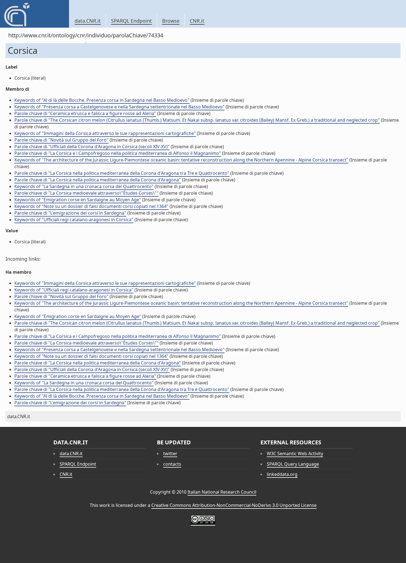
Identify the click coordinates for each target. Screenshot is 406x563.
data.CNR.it (88, 20)
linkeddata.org (282, 474)
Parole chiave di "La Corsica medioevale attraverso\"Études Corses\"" (86, 193)
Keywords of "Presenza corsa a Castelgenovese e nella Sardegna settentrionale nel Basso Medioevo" (119, 107)
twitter (170, 453)
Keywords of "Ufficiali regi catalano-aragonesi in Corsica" (73, 220)
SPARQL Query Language (293, 464)
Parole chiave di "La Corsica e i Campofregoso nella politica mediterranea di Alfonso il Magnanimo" (117, 153)
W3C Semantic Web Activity (295, 453)
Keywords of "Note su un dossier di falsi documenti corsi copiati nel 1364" (91, 206)
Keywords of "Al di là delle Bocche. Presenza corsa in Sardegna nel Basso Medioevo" (101, 100)
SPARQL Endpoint (131, 20)
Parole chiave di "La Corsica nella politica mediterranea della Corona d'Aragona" (97, 180)
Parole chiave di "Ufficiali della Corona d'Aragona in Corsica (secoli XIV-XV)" (92, 147)
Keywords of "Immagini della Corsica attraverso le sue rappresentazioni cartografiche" (105, 133)
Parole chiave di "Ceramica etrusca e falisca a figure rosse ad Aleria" (85, 113)
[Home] (34, 14)
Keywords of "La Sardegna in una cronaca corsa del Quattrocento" (84, 186)
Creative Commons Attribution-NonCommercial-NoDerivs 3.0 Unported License (234, 505)
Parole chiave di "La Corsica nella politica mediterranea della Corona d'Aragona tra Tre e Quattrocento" (121, 173)
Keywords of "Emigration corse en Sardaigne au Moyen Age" (77, 200)
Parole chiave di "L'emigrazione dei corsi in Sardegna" (70, 213)
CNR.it (197, 20)
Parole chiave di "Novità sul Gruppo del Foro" (61, 140)
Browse (171, 20)
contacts (172, 464)
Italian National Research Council (222, 492)
